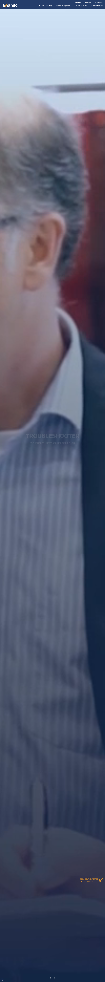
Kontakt (100, 2)
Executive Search (81, 6)
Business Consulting (45, 6)
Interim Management (63, 6)
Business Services (97, 6)
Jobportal (77, 2)
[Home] (10, 5)
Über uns (88, 2)
